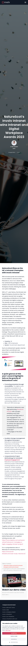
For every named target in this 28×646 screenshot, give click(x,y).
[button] (14, 642)
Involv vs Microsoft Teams (8, 607)
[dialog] (14, 633)
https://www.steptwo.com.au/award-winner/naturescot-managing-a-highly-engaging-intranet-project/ (13, 542)
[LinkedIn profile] (13, 148)
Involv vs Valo (5, 610)
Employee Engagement (12, 460)
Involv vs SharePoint (7, 614)
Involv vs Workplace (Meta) (8, 612)
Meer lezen (8, 630)
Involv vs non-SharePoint (8, 616)
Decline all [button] (14, 639)
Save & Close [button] (14, 636)
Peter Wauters (14, 146)
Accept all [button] (14, 633)
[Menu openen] (25, 2)
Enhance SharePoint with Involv (9, 619)
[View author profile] (14, 148)
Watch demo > (5, 594)
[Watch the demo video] (14, 580)
